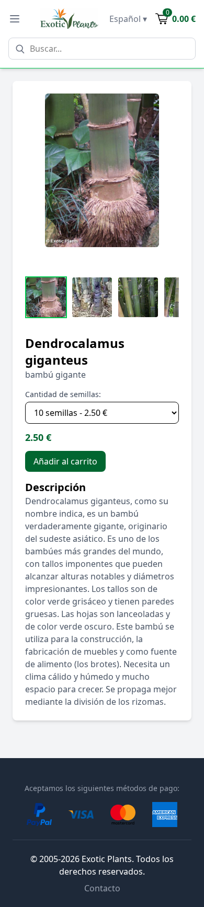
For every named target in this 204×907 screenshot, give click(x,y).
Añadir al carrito (65, 461)
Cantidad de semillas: (63, 394)
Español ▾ (128, 19)
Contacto (102, 888)
